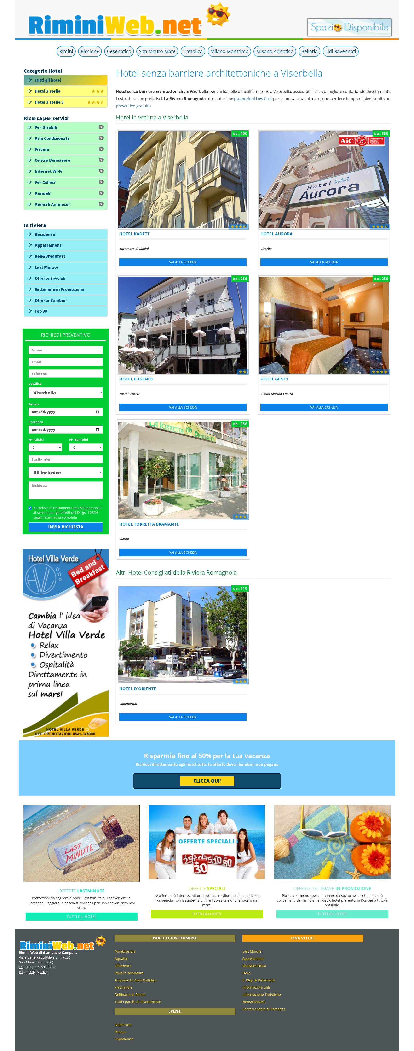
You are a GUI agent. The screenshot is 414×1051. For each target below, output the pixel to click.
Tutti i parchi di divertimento (138, 1001)
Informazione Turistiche (261, 994)
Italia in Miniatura (129, 973)
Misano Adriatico (274, 51)
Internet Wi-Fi (68, 171)
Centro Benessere (68, 160)
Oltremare (123, 965)
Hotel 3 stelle (47, 91)
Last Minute (46, 267)
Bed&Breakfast (49, 256)
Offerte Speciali (49, 278)
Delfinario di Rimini (130, 994)
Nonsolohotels (253, 1001)
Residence (44, 234)
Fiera (246, 973)
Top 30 (40, 311)
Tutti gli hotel (47, 80)
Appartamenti (48, 245)
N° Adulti (36, 439)
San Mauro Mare (157, 51)
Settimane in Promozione (59, 289)
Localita (35, 383)
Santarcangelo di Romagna (264, 1009)
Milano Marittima (229, 51)
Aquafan (121, 958)
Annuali (68, 193)
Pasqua (120, 1031)
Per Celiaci (68, 182)
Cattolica (193, 51)
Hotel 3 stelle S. (49, 102)
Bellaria (309, 51)
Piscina (68, 149)
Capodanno (124, 1039)
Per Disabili (68, 127)
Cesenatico (119, 51)
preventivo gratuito (133, 105)
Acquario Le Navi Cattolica (136, 980)
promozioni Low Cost (253, 98)
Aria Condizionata (68, 138)
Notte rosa (123, 1024)
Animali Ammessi (68, 204)
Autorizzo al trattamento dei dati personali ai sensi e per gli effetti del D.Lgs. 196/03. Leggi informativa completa (67, 512)
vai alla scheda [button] (183, 262)
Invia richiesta (65, 527)
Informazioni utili (256, 987)
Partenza (36, 422)
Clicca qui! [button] (207, 781)
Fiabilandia (123, 987)
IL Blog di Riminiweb (258, 980)
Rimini (66, 51)
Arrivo (34, 404)
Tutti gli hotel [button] (82, 916)
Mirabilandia (125, 951)
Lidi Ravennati (340, 51)
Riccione (90, 51)
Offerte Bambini (50, 300)
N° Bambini (78, 439)
